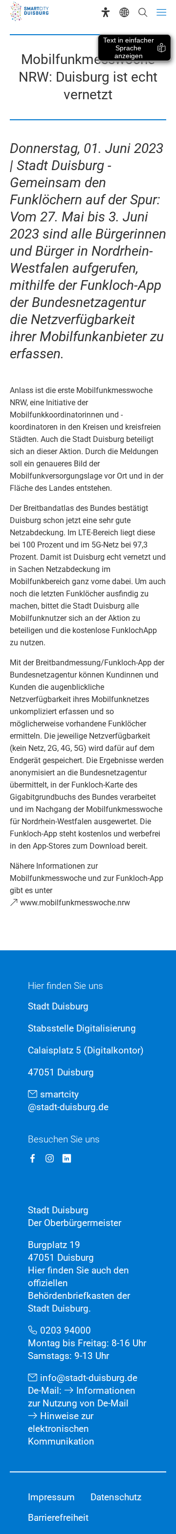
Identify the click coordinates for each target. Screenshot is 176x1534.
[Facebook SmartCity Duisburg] (32, 1158)
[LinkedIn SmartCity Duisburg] (66, 1158)
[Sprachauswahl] (124, 12)
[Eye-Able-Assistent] (105, 12)
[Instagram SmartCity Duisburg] (49, 1158)
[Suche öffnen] (143, 12)
